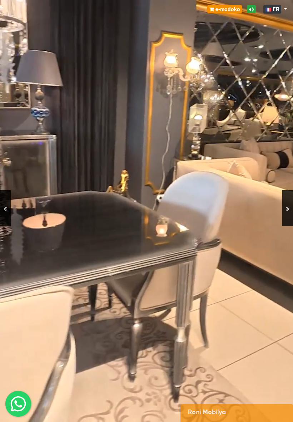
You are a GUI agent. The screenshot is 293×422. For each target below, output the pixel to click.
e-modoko (227, 9)
